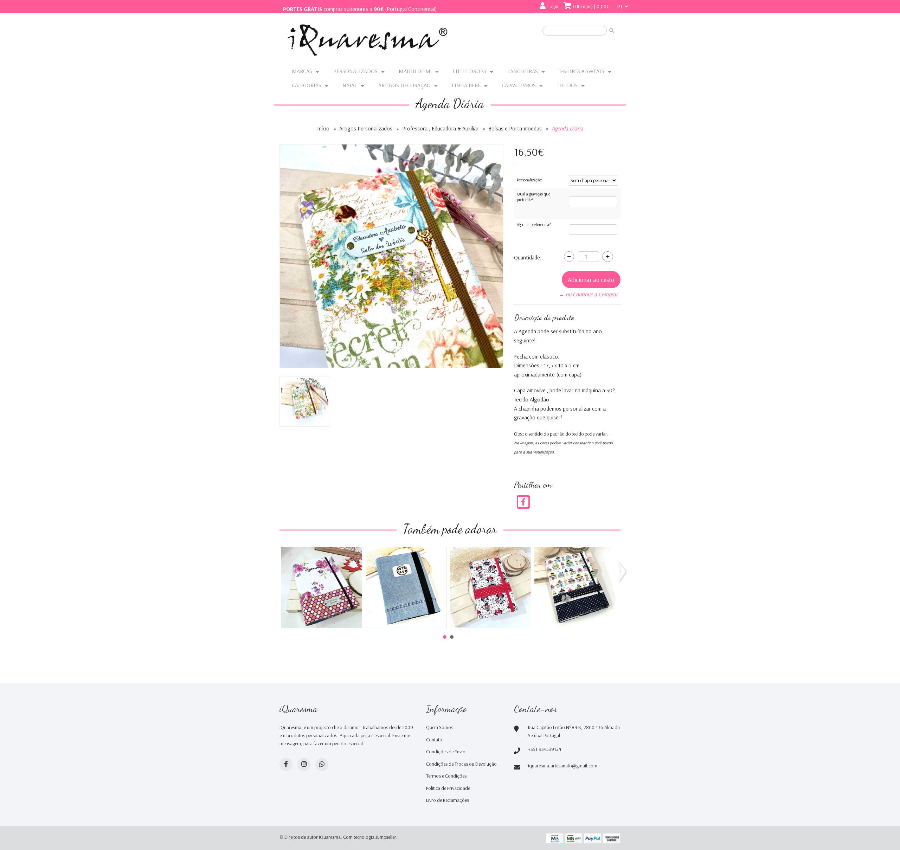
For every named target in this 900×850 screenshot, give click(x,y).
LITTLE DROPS (469, 71)
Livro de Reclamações (447, 800)
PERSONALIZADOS (355, 71)
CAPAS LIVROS (519, 85)
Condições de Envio (445, 751)
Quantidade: (527, 257)
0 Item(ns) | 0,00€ (591, 6)
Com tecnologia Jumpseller (369, 837)
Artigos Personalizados (365, 128)
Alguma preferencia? (534, 224)
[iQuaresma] (367, 40)
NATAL (349, 85)
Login (552, 6)
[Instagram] (303, 764)
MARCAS (302, 71)
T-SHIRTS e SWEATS (581, 71)
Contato (434, 739)
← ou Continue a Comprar (588, 294)
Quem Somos (439, 727)
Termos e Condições (446, 776)
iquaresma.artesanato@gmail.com (562, 765)
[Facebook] (523, 501)
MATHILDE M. (415, 71)
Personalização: (529, 179)
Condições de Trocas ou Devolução (461, 764)
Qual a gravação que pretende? (533, 196)
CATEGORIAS (306, 85)
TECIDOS (567, 85)
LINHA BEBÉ (466, 85)
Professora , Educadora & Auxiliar (440, 128)
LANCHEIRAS (522, 71)
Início (323, 128)
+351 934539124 (544, 749)
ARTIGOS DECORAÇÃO (404, 85)
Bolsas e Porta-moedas (515, 128)
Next (623, 572)
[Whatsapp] (321, 764)
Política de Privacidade (448, 788)
